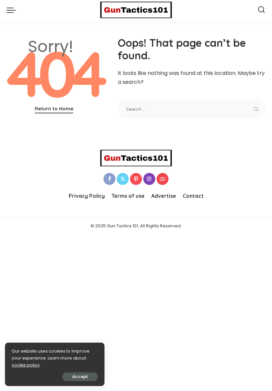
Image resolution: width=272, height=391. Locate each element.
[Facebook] (109, 179)
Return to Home (54, 108)
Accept (80, 376)
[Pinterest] (136, 179)
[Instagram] (149, 179)
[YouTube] (163, 179)
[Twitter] (123, 179)
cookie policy (26, 365)
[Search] (261, 10)
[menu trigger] (13, 10)
